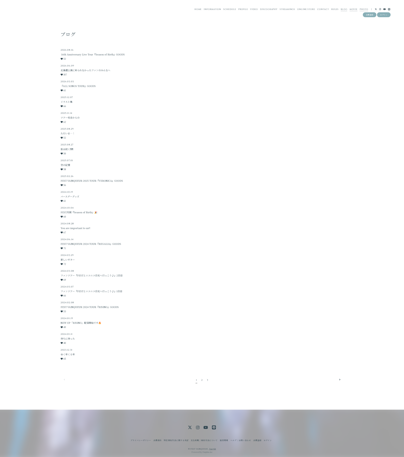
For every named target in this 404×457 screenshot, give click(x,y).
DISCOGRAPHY (268, 9)
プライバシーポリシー (141, 440)
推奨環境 (224, 440)
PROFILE (243, 9)
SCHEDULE (229, 9)
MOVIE (353, 9)
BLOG (344, 9)
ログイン (383, 14)
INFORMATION (212, 9)
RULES (335, 9)
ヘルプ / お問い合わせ (240, 440)
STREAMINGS (287, 9)
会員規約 (157, 440)
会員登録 (369, 14)
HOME (198, 9)
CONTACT (323, 9)
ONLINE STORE (306, 9)
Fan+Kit (212, 449)
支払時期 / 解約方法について (204, 440)
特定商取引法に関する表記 (176, 440)
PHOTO (364, 9)
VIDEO (254, 9)
